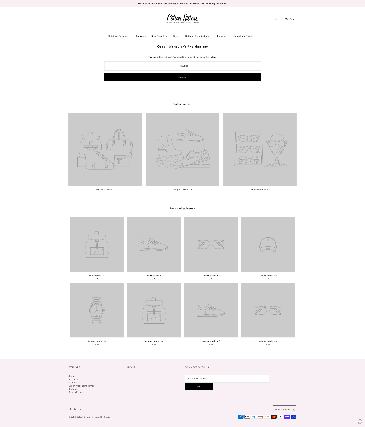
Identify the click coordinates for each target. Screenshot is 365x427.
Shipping (73, 388)
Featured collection (182, 209)
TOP (360, 423)
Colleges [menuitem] (221, 36)
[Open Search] (270, 18)
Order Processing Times (81, 385)
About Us (73, 379)
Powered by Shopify (101, 417)
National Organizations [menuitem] (197, 36)
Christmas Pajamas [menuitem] (118, 36)
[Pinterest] (80, 409)
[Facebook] (70, 409)
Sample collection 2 (182, 189)
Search (72, 376)
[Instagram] (75, 409)
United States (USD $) (284, 409)
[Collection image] (105, 185)
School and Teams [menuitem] (243, 36)
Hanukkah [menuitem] (140, 36)
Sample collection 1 (105, 189)
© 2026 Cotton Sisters (79, 417)
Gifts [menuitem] (175, 36)
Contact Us (74, 382)
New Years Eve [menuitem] (159, 36)
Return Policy (75, 392)
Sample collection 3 (260, 189)
